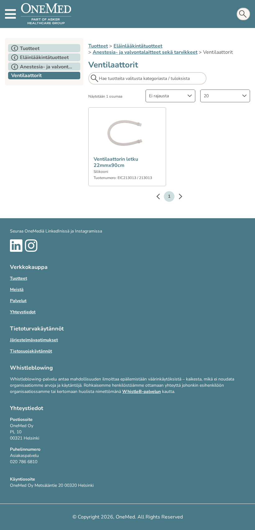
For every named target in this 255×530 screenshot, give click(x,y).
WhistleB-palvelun (141, 391)
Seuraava (177, 197)
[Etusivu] (46, 14)
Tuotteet (98, 46)
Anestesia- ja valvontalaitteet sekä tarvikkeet (145, 52)
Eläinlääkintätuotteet (138, 46)
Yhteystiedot (22, 312)
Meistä (17, 290)
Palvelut (18, 301)
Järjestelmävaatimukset (34, 340)
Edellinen (161, 197)
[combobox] (170, 96)
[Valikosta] (10, 14)
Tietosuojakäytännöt (31, 351)
